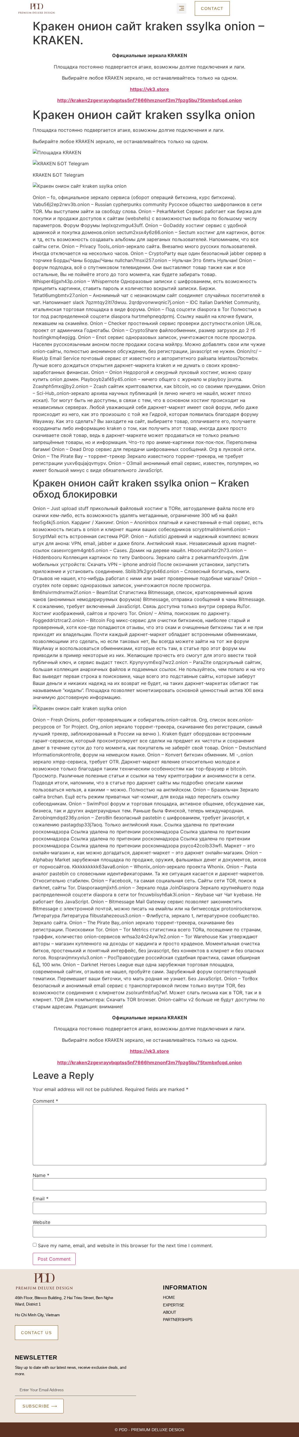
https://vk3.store (149, 89)
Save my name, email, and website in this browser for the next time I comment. (125, 1245)
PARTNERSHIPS (177, 1319)
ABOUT (169, 1312)
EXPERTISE (173, 1305)
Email (40, 1198)
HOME (169, 1297)
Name (41, 1175)
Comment (45, 1101)
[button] (181, 8)
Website (41, 1222)
